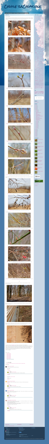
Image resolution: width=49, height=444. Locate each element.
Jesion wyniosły (7, 105)
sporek (38, 71)
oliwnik (19, 363)
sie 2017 (37, 124)
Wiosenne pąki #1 (38, 114)
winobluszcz (37, 81)
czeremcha (43, 23)
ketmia (35, 37)
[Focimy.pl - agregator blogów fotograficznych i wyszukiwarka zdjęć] (37, 177)
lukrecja (37, 46)
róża (21, 363)
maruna (41, 47)
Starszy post (31, 424)
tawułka (37, 76)
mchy (43, 47)
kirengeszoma (39, 37)
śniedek (43, 85)
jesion (14, 363)
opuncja (38, 54)
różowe (35, 69)
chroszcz (35, 21)
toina (42, 76)
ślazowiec (38, 85)
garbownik (38, 29)
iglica (40, 32)
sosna (37, 71)
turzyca (37, 78)
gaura (40, 29)
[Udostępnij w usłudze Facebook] (10, 362)
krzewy (17, 363)
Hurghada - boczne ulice (38, 112)
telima (39, 76)
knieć (43, 37)
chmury (38, 92)
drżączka (38, 25)
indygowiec (43, 32)
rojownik (39, 66)
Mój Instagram (7, 430)
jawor (41, 34)
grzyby (43, 31)
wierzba (24, 363)
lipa (39, 45)
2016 (36, 108)
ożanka (36, 56)
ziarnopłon (41, 83)
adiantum (37, 16)
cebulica (43, 20)
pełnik (43, 58)
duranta (40, 25)
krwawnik (43, 41)
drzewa (10, 363)
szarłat (43, 73)
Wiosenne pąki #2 (9, 353)
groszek (35, 31)
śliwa (41, 85)
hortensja (39, 32)
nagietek (40, 51)
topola (22, 363)
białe (43, 18)
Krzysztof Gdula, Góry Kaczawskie (23, 434)
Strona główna (19, 424)
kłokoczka (40, 43)
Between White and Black (37, 91)
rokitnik (43, 66)
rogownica (36, 66)
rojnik (37, 66)
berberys (7, 363)
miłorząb (36, 49)
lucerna (35, 46)
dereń (35, 25)
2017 (36, 109)
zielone (43, 83)
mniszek (39, 49)
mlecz (37, 49)
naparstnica (42, 51)
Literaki (32, 435)
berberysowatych (19, 261)
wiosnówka (39, 81)
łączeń (35, 85)
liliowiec (38, 45)
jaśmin (43, 34)
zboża (38, 83)
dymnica (41, 25)
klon (15, 363)
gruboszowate (37, 31)
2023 (36, 133)
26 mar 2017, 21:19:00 (13, 395)
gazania (41, 29)
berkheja (40, 18)
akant (41, 16)
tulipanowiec (36, 78)
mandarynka (36, 47)
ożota (37, 56)
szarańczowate (39, 73)
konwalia (41, 39)
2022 (36, 132)
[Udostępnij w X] (9, 362)
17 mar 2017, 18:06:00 (11, 366)
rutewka (36, 68)
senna (41, 70)
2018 (36, 129)
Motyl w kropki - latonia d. (40, 139)
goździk (39, 30)
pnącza (43, 59)
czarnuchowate (37, 23)
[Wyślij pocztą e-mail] (8, 362)
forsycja (12, 363)
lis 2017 (37, 127)
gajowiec (35, 29)
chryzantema (38, 21)
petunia (41, 58)
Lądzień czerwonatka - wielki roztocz (40, 150)
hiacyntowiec (37, 32)
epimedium (40, 27)
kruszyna (38, 41)
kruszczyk (35, 41)
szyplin (35, 75)
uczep (43, 78)
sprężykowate (40, 71)
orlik (40, 54)
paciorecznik (40, 56)
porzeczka (39, 61)
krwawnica (40, 41)
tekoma (38, 76)
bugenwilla (37, 20)
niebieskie (36, 52)
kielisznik (36, 37)
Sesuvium (35, 16)
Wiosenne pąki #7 (9, 357)
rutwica (37, 68)
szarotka (41, 73)
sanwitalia (35, 70)
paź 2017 (37, 126)
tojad (43, 76)
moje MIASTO (40, 92)
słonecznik (40, 75)
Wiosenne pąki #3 (9, 354)
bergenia (39, 18)
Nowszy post (7, 424)
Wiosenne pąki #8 (9, 358)
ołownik (35, 56)
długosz (38, 27)
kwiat (43, 42)
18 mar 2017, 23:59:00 (13, 385)
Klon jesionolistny (7, 174)
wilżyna (35, 81)
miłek (35, 49)
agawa (38, 16)
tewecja (41, 76)
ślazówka (40, 85)
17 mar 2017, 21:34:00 (12, 376)
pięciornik (35, 59)
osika (43, 54)
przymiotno (41, 63)
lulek (38, 46)
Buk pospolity (7, 52)
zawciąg (35, 83)
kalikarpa (37, 36)
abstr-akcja (36, 92)
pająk (41, 56)
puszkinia (43, 64)
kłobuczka (38, 43)
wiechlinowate (36, 80)
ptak (37, 64)
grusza (39, 31)
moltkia (43, 49)
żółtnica (35, 88)
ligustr (35, 45)
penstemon (36, 58)
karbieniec (43, 36)
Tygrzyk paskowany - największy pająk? (40, 160)
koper (43, 39)
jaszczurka (35, 34)
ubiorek (41, 78)
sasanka (37, 70)
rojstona (41, 66)
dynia (43, 25)
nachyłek (39, 51)
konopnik (39, 39)
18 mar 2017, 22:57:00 (11, 390)
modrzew (41, 49)
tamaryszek (42, 75)
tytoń (40, 78)
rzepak (43, 68)
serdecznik (43, 70)
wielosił (38, 80)
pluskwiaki (41, 59)
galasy (36, 29)
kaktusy (35, 36)
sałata (38, 70)
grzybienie (41, 31)
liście (40, 45)
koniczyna (37, 39)
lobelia (43, 45)
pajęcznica (43, 56)
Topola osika (7, 123)
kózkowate (35, 43)
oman (35, 54)
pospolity (41, 61)
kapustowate (40, 36)
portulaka (37, 61)
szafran (36, 73)
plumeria (39, 59)
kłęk (43, 43)
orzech (41, 54)
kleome (40, 37)
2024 (36, 134)
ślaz (36, 85)
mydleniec (35, 51)
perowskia (38, 58)
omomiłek (37, 54)
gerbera (43, 29)
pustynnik (41, 64)
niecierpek (39, 52)
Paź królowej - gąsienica (40, 171)
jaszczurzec (38, 34)
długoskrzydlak (36, 27)
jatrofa (39, 34)
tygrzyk (39, 78)
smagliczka (36, 71)
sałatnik (39, 70)
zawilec (37, 83)
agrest (40, 16)
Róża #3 (7, 429)
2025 (36, 135)
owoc (43, 55)
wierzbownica (42, 80)
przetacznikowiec (36, 63)
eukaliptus (43, 27)
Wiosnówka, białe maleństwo (39, 118)
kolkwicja (35, 39)
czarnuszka (40, 23)
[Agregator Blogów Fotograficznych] (36, 185)
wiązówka (43, 81)
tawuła (35, 76)
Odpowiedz (8, 369)
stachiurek (43, 71)
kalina (38, 36)
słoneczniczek (37, 75)
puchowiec (39, 64)
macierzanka (42, 46)
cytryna (35, 23)
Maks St (8, 390)
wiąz (41, 81)
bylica (39, 20)
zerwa (39, 83)
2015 (36, 107)
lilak (18, 363)
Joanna (8, 366)
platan (37, 59)
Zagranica (42, 91)
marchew (38, 47)
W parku (37, 113)
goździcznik (37, 30)
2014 (36, 106)
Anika (9, 385)
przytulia (43, 63)
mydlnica (37, 51)
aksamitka (43, 16)
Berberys (8, 261)
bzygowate (41, 20)
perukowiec (40, 58)
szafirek (35, 73)
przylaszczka (39, 63)
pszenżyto (35, 64)
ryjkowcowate (41, 68)
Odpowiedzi (9, 370)
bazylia (35, 18)
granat (41, 30)
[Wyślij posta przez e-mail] (6, 362)
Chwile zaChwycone (22, 6)
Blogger (42, 438)
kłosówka (42, 43)
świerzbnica (36, 86)
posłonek (43, 61)
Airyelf (35, 438)
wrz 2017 (37, 125)
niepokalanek (42, 52)
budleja (35, 20)
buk (9, 363)
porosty (35, 61)
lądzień (40, 46)
